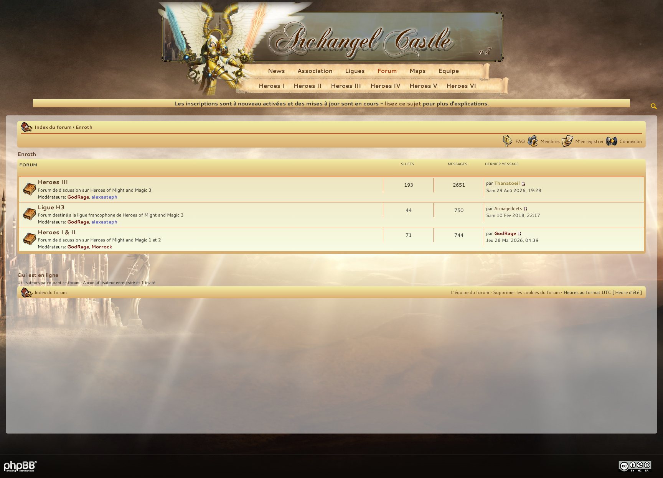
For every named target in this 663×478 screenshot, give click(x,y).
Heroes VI (461, 85)
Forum (387, 70)
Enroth (84, 127)
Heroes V (423, 85)
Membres (550, 141)
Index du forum (53, 127)
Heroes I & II (57, 232)
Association (315, 70)
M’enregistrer (589, 141)
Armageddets (508, 208)
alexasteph (104, 197)
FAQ (520, 141)
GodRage (78, 197)
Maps (417, 70)
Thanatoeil (507, 183)
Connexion (630, 141)
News (276, 70)
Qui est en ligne (37, 274)
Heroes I (271, 85)
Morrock (101, 246)
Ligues (355, 70)
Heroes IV (385, 85)
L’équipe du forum (470, 292)
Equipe (448, 70)
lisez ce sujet (403, 103)
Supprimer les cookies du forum (526, 292)
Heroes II (308, 85)
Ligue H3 (51, 207)
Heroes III (346, 85)
